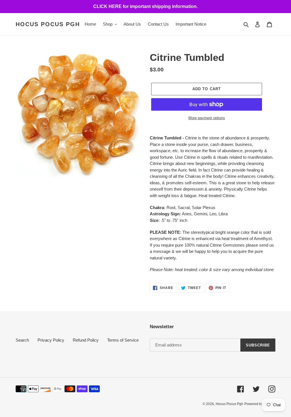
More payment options (206, 118)
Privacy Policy (51, 340)
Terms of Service (123, 340)
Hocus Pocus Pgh (48, 24)
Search (22, 340)
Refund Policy (86, 340)
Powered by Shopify (259, 404)
